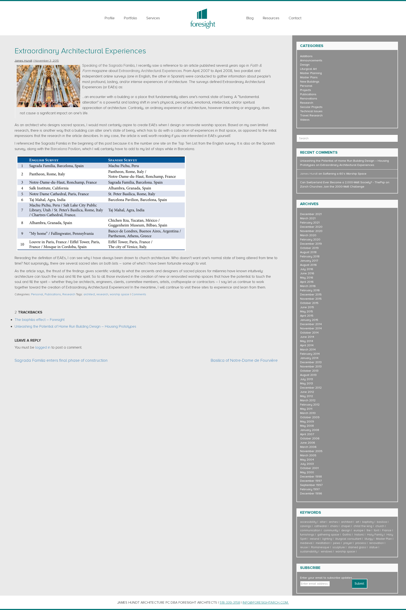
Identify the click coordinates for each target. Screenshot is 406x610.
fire (369, 530)
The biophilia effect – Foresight (39, 319)
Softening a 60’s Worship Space (344, 173)
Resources (271, 18)
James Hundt (23, 60)
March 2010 (308, 413)
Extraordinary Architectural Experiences (80, 51)
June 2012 (307, 392)
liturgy (369, 539)
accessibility (308, 522)
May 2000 (307, 472)
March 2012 (307, 400)
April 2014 (307, 345)
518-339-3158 (230, 602)
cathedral (320, 526)
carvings (305, 526)
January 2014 (309, 358)
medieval (306, 543)
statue (373, 547)
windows (326, 551)
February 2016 (310, 290)
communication (310, 530)
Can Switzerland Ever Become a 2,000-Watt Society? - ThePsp (342, 182)
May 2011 (306, 409)
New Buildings (309, 81)
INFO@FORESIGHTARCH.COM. (266, 602)
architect (89, 294)
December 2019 (311, 244)
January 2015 (309, 320)
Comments (139, 294)
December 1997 (311, 481)
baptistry (368, 522)
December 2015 (311, 294)
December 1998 (311, 476)
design (345, 530)
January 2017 (309, 260)
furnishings (307, 534)
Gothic (346, 534)
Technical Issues (311, 111)
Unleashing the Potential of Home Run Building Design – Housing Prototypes (75, 326)
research (102, 294)
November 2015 (311, 299)
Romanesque (320, 547)
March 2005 (308, 455)
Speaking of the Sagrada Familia (108, 65)
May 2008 (307, 426)
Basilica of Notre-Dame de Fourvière (244, 360)
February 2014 (310, 354)
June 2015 (307, 307)
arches (333, 522)
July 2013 (306, 379)
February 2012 (310, 404)
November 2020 (311, 231)
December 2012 (311, 387)
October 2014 (309, 332)
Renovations (308, 98)
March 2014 (308, 349)
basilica (382, 522)
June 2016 (307, 273)
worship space (119, 294)
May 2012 (306, 396)
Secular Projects (311, 107)
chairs (334, 526)
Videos (305, 119)
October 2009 (310, 417)
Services (153, 18)
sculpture (338, 547)
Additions (306, 56)
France (386, 530)
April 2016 (307, 282)
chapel (345, 526)
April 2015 (306, 315)
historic (359, 534)
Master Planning (311, 73)
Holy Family (375, 534)
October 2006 (310, 438)
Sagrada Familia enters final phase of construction (61, 360)
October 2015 (309, 303)
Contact (295, 18)
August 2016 (308, 265)
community (331, 530)
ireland (314, 539)
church (379, 526)
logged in (42, 347)
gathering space (328, 534)
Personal (37, 294)
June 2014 (307, 337)
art (357, 522)
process (360, 543)
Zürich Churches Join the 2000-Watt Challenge (332, 186)
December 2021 (311, 214)
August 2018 (308, 252)
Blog (250, 18)
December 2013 (311, 362)
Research (68, 294)
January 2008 (309, 430)
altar (323, 522)
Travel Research (311, 115)
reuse (304, 547)
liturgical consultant (348, 539)
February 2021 (310, 222)
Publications (53, 294)
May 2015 (306, 311)
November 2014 (311, 328)
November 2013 (311, 366)
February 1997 (310, 489)
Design (305, 64)
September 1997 (311, 485)
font (376, 530)
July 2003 (307, 464)
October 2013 (309, 371)
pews (336, 543)
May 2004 (307, 459)
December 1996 (311, 493)
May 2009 (307, 421)
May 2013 (306, 383)
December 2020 (311, 227)
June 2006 (307, 442)
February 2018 (310, 256)
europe (358, 530)
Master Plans (309, 77)
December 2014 (311, 324)
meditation (323, 543)
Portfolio (130, 18)
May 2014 (306, 341)
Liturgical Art (308, 69)
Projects (305, 90)
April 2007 (307, 434)
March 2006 (308, 447)
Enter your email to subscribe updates (326, 578)
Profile (110, 18)
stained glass (357, 547)
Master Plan (384, 539)
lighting (327, 539)
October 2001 (309, 468)
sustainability (309, 551)
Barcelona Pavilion (65, 148)
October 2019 (309, 248)
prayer (347, 543)
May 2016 (306, 277)
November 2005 (311, 451)
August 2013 (308, 375)
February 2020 (310, 239)
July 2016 (306, 269)
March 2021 (307, 218)
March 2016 (308, 286)
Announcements (311, 60)
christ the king (363, 526)
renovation (376, 543)
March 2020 (308, 235)
